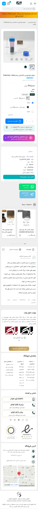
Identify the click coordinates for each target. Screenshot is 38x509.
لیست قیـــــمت (9, 375)
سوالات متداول (30, 370)
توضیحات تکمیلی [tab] (13, 249)
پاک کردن (10, 115)
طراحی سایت (25, 499)
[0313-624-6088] (33, 405)
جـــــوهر (21, 378)
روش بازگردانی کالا (30, 372)
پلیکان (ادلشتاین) (24, 159)
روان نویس (21, 372)
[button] (19, 235)
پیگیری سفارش (9, 370)
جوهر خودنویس (32, 22)
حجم (33, 89)
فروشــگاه (21, 367)
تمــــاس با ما (31, 367)
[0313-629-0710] (33, 413)
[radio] (23, 100)
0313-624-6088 (17, 405)
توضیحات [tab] (28, 249)
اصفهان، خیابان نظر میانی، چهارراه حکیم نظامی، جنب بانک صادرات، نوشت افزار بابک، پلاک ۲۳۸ (16, 451)
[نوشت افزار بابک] (19, 3)
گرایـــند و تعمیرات (30, 375)
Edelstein (22, 300)
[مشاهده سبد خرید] (8, 3)
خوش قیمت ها (30, 378)
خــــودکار (21, 375)
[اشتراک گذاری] (17, 59)
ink (29, 300)
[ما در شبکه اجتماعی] (4, 3)
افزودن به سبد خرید (12, 121)
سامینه (10, 499)
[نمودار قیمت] (12, 59)
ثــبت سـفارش (9, 364)
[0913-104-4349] (33, 399)
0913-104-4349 (16, 399)
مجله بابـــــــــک (30, 380)
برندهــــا (21, 386)
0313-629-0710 (17, 412)
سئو (19, 499)
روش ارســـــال (9, 367)
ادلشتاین (33, 263)
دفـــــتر (22, 380)
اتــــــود (21, 383)
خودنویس (21, 370)
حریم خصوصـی (9, 373)
